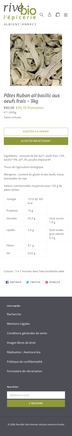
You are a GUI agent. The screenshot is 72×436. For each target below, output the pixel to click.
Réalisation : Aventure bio (24, 352)
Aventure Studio (55, 424)
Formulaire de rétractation (24, 371)
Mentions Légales (18, 324)
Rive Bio (20, 424)
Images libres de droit (21, 343)
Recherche (14, 314)
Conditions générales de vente (27, 333)
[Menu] (66, 14)
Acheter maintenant (36, 141)
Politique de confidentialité (24, 362)
